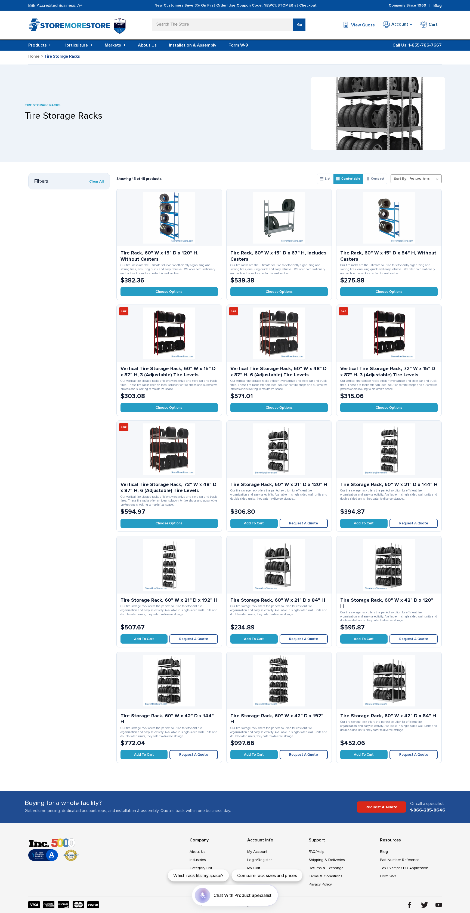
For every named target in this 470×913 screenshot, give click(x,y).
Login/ (252, 859)
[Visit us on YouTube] (438, 905)
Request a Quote (303, 523)
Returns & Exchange (326, 868)
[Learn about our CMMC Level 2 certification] (120, 26)
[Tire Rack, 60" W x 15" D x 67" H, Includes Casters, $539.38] (279, 218)
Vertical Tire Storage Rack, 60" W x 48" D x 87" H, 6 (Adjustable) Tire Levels (278, 371)
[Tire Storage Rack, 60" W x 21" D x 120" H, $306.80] (279, 449)
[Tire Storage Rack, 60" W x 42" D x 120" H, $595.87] (389, 565)
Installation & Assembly (192, 45)
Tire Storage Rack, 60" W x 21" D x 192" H (168, 600)
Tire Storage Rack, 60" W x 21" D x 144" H (388, 484)
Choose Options (169, 292)
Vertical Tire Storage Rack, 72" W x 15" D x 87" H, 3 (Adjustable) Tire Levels (387, 371)
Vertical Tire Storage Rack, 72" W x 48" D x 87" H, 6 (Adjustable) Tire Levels (168, 487)
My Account (257, 851)
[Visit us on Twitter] (424, 905)
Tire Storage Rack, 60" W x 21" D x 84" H (277, 600)
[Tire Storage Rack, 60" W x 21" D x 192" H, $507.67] (169, 565)
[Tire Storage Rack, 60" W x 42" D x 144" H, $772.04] (169, 680)
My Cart (253, 868)
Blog (438, 5)
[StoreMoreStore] (69, 26)
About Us (147, 45)
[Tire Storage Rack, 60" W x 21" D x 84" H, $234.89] (279, 565)
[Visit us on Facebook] (409, 905)
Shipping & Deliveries (327, 859)
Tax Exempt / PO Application (404, 868)
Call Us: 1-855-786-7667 (417, 45)
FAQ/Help (316, 851)
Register (265, 859)
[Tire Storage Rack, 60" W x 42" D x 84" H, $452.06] (389, 680)
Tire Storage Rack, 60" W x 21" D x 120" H (278, 484)
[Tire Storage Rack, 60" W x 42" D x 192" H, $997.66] (279, 680)
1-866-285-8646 (427, 810)
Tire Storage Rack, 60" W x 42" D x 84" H (388, 716)
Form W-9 (238, 45)
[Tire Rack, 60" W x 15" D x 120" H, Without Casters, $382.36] (169, 218)
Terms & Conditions (325, 876)
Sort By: (400, 179)
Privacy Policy (320, 884)
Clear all (96, 181)
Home (33, 56)
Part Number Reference (399, 859)
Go (299, 24)
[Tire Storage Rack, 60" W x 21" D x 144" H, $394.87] (389, 449)
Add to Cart (254, 523)
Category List (201, 868)
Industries (198, 859)
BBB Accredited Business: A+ (55, 5)
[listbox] (425, 179)
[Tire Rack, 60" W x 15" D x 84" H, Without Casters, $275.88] (389, 218)
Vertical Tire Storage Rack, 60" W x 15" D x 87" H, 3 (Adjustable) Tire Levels (168, 371)
